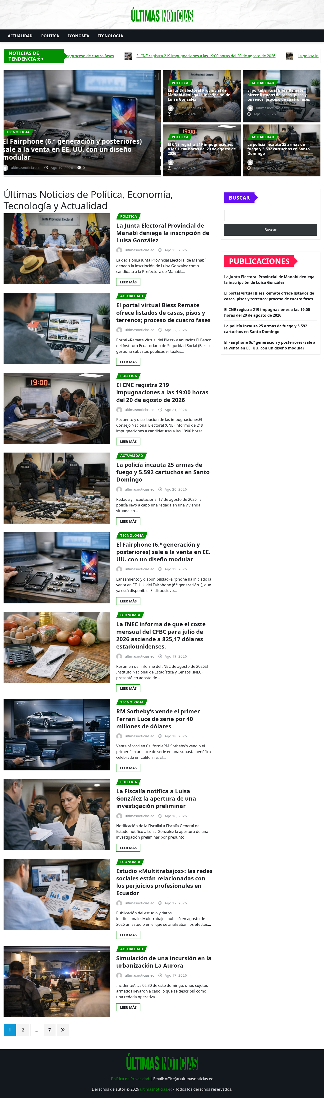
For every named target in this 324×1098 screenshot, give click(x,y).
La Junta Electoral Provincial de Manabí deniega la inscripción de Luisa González (199, 95)
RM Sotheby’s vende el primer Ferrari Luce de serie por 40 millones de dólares (158, 718)
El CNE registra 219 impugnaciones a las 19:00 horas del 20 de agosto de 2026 (202, 149)
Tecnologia (110, 35)
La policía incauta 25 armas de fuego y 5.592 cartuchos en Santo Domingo (278, 149)
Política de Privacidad (130, 1078)
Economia (78, 35)
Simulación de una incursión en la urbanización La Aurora (164, 961)
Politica (50, 35)
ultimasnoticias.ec (156, 1089)
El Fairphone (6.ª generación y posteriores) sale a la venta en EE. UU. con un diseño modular (163, 551)
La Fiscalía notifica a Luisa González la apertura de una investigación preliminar (156, 798)
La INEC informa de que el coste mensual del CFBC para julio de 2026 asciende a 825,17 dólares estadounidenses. (161, 635)
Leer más (128, 282)
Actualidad (20, 35)
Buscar (239, 197)
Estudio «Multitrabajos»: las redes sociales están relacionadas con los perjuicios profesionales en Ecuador (164, 882)
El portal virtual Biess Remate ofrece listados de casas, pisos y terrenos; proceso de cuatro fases (79, 149)
